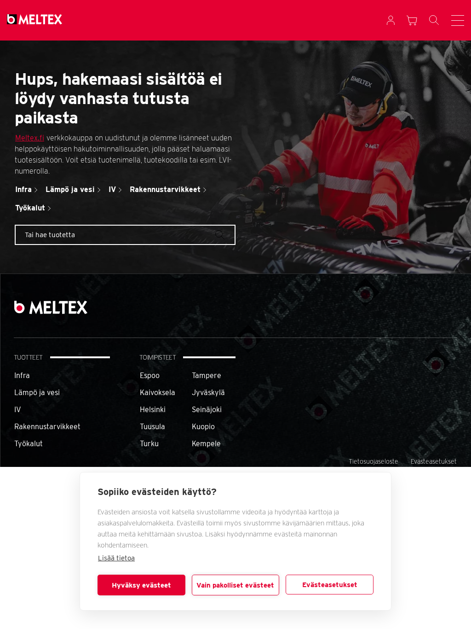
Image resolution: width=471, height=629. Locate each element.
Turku (149, 443)
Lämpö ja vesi (37, 392)
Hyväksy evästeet (141, 585)
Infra (22, 375)
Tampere (206, 375)
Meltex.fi (29, 138)
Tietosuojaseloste (373, 461)
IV (17, 409)
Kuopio (203, 426)
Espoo (150, 375)
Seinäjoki (207, 409)
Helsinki (153, 409)
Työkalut (28, 443)
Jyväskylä (208, 392)
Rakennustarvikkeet (47, 426)
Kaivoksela (157, 392)
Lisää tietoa (116, 558)
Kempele (206, 443)
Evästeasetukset (329, 585)
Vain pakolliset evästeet (235, 585)
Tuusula (152, 426)
